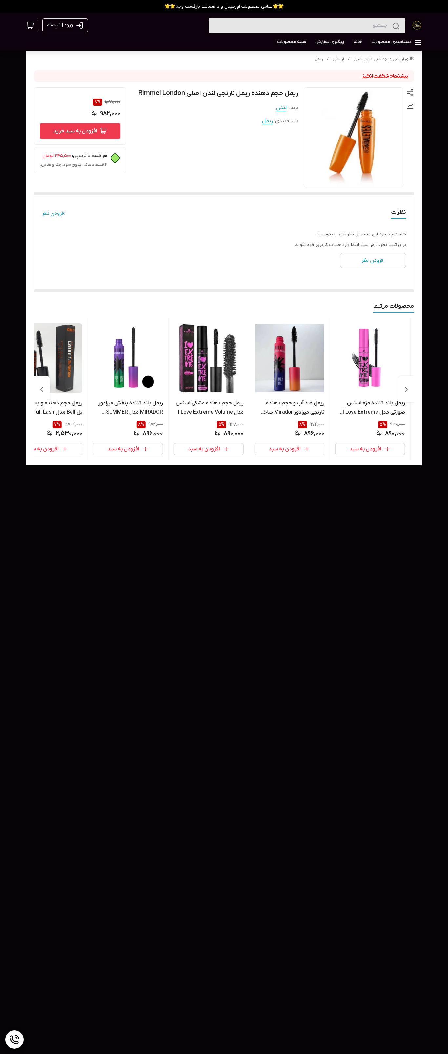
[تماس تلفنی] (14, 1039)
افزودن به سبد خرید (75, 131)
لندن (281, 107)
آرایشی (338, 59)
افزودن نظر (53, 213)
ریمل (319, 59)
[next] (42, 389)
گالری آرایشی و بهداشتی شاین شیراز (384, 59)
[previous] (406, 389)
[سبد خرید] (30, 25)
